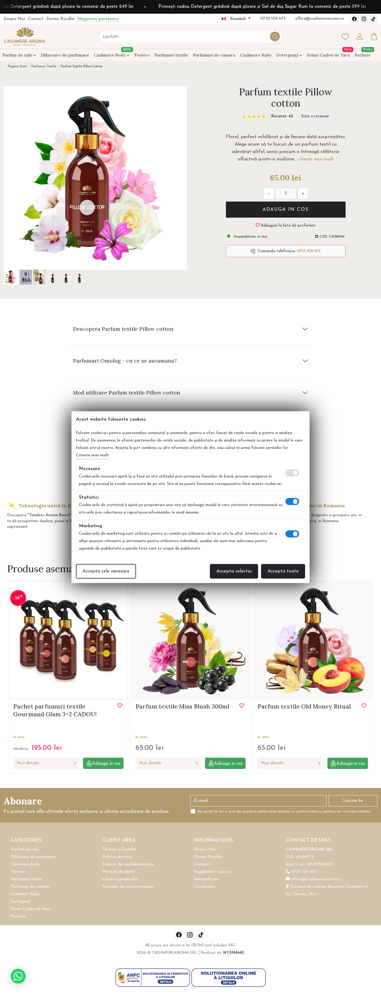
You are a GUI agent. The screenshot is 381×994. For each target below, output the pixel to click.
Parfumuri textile (171, 55)
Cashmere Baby (255, 55)
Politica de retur (117, 857)
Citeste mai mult (92, 455)
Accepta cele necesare (105, 571)
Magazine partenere (98, 19)
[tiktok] (373, 19)
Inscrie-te (353, 800)
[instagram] (364, 19)
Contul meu (204, 886)
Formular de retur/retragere (127, 886)
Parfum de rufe (17, 55)
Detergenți (287, 55)
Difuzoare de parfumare (65, 55)
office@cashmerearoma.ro (319, 18)
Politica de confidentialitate (128, 864)
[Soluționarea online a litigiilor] (228, 977)
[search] (275, 36)
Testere (142, 55)
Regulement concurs (212, 872)
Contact (35, 19)
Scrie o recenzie (315, 116)
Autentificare (206, 879)
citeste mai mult (316, 159)
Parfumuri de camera (214, 55)
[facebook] (354, 19)
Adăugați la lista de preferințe (288, 225)
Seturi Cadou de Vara (328, 55)
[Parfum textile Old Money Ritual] (312, 639)
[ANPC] (153, 977)
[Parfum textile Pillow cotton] (95, 177)
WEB (233, 953)
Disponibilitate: (244, 236)
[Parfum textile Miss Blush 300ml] (190, 639)
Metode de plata (118, 872)
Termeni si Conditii (119, 849)
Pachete (363, 55)
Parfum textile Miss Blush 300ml (182, 706)
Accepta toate (283, 571)
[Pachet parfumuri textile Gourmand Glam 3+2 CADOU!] (68, 639)
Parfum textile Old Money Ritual (304, 706)
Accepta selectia (234, 571)
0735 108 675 (273, 18)
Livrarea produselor (120, 879)
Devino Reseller (60, 19)
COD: (323, 236)
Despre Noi (14, 19)
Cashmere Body (111, 54)
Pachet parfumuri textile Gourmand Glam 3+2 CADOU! (55, 710)
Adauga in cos (286, 209)
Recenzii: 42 (282, 116)
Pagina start (17, 66)
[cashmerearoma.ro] (24, 36)
